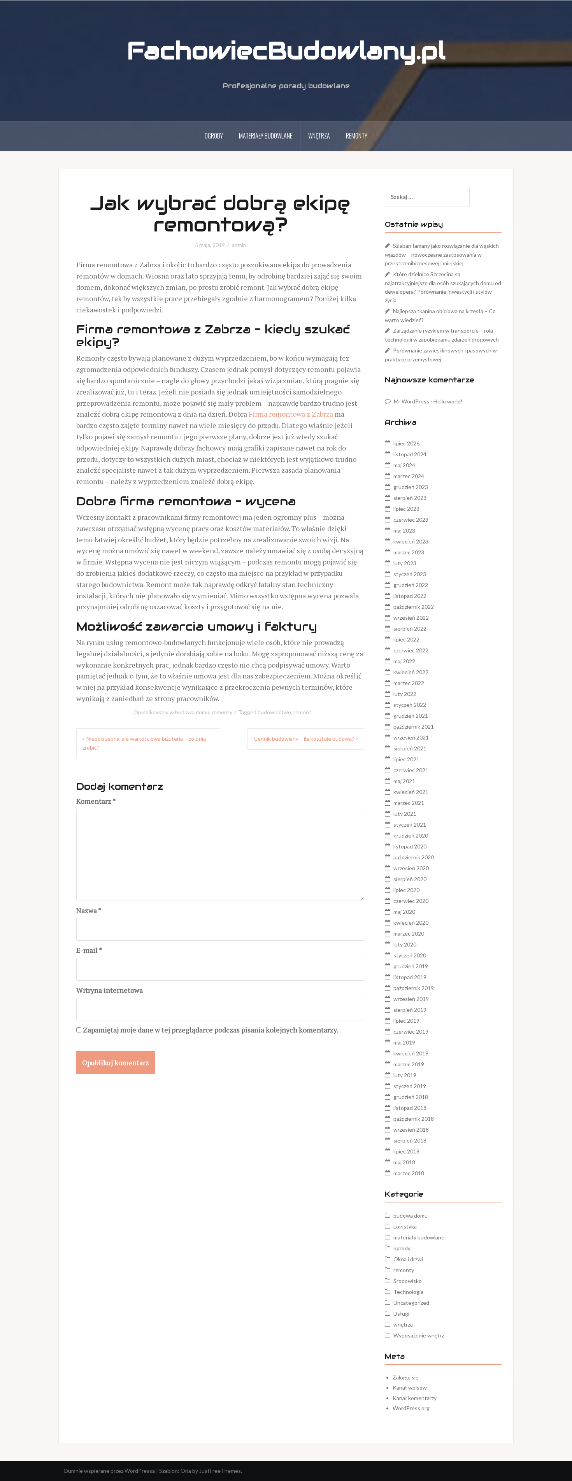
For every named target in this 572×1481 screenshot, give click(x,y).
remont (302, 712)
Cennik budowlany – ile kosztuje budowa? (304, 738)
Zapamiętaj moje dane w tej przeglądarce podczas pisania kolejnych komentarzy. (210, 1029)
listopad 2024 (409, 454)
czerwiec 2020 (410, 900)
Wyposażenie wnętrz (418, 1335)
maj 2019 (404, 1042)
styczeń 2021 (409, 824)
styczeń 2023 (409, 574)
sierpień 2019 (409, 1009)
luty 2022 (404, 694)
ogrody (214, 135)
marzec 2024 (408, 476)
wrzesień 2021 (411, 737)
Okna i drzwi (408, 1259)
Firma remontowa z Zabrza (291, 414)
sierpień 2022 (409, 628)
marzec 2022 (408, 683)
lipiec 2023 (406, 508)
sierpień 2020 (409, 879)
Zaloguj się (405, 1377)
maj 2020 (404, 911)
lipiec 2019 (406, 1020)
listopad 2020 (409, 846)
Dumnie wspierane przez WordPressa (109, 1470)
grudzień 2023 (410, 487)
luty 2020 (404, 944)
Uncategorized (411, 1302)
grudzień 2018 (410, 1097)
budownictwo (274, 712)
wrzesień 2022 (411, 617)
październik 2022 (413, 606)
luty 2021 (404, 813)
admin (239, 245)
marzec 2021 (408, 802)
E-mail (89, 950)
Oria (186, 1470)
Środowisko (407, 1281)
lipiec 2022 (406, 639)
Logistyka (405, 1226)
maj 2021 (404, 781)
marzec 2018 (408, 1173)
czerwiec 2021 (410, 770)
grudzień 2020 (410, 835)
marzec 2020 (408, 933)
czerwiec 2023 (410, 519)
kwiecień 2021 (410, 792)
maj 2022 (404, 661)
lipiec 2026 (406, 443)
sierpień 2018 (409, 1140)
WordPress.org (411, 1408)
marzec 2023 (408, 552)
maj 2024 (404, 465)
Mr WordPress (411, 401)
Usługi (401, 1313)
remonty (356, 135)
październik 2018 (413, 1118)
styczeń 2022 (409, 704)
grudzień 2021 (410, 715)
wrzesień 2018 (411, 1129)
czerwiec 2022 (410, 650)
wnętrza (319, 135)
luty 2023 (404, 563)
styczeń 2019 (409, 1086)
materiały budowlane (265, 135)
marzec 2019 (408, 1064)
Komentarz (96, 801)
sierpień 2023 (409, 497)
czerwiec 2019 (410, 1031)
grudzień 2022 (410, 585)
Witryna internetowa (109, 990)
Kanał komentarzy (415, 1398)
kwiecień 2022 (410, 672)
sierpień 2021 (409, 748)
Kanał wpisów (410, 1387)
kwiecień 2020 (410, 922)
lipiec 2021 (406, 759)
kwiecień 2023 (410, 541)
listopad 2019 (409, 977)
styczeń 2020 (409, 955)
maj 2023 (404, 530)
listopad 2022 (409, 595)
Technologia (408, 1291)
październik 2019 (413, 988)
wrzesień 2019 (411, 999)
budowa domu (192, 712)
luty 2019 (404, 1075)
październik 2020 (413, 857)
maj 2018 (404, 1162)
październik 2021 (413, 726)
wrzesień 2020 (411, 868)
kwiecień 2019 (410, 1053)
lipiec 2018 (406, 1151)
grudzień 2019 (410, 966)
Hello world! (448, 401)
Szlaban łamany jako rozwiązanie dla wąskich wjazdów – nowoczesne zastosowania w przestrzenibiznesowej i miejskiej (442, 254)
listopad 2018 (409, 1107)
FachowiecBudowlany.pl (286, 50)
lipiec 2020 (406, 890)
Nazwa (89, 910)
